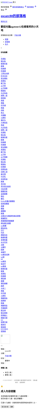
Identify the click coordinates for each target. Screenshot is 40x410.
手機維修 (4, 308)
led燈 (2, 257)
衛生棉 (3, 310)
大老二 (3, 288)
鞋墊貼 (3, 91)
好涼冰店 (4, 76)
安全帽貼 (4, 78)
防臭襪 (3, 71)
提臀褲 (3, 331)
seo (2, 320)
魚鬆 (2, 100)
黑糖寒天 (4, 218)
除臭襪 (3, 68)
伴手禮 (3, 105)
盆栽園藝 (4, 194)
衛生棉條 (4, 313)
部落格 (7, 42)
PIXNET (9, 380)
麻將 (2, 286)
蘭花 (2, 199)
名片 (6, 44)
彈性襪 (3, 278)
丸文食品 (4, 93)
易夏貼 (3, 81)
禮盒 (2, 103)
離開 (11, 407)
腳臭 (2, 66)
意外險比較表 (6, 186)
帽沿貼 (3, 61)
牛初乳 (3, 177)
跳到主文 (4, 21)
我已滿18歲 (5, 407)
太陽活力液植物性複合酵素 (11, 216)
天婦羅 (3, 115)
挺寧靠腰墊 (5, 204)
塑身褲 (3, 327)
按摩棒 (3, 301)
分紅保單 (4, 189)
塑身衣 (3, 324)
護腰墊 (3, 211)
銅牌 (2, 250)
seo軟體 (3, 226)
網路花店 (4, 235)
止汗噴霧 (4, 88)
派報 (2, 245)
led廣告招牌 (5, 254)
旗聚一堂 (4, 95)
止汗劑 (3, 86)
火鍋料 (3, 118)
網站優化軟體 (6, 223)
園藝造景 (4, 191)
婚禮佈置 (4, 237)
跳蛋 (2, 303)
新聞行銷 (4, 322)
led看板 (3, 266)
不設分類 (17, 35)
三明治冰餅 (5, 73)
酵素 (2, 181)
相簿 (6, 39)
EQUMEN (4, 329)
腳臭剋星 (4, 64)
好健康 (3, 167)
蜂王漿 (3, 174)
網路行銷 (4, 318)
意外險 (3, 184)
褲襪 (2, 281)
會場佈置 (4, 240)
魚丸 (2, 113)
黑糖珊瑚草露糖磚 (7, 221)
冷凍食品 (4, 123)
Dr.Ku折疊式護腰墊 (8, 201)
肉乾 (2, 110)
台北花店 (4, 242)
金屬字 (3, 252)
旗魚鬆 (3, 98)
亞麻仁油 (4, 172)
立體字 (3, 247)
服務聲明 (22, 382)
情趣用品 (4, 298)
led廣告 (3, 261)
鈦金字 (3, 264)
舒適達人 (4, 315)
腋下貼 (3, 83)
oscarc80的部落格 (13, 16)
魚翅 (2, 125)
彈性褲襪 (4, 283)
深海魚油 (4, 179)
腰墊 (2, 208)
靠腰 (2, 206)
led (2, 259)
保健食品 (4, 169)
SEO (2, 230)
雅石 (2, 196)
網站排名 (4, 228)
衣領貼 (3, 59)
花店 (2, 232)
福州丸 (3, 120)
